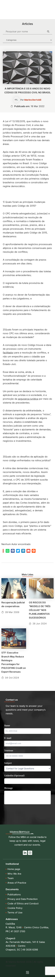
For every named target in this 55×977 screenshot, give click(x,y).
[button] (7, 551)
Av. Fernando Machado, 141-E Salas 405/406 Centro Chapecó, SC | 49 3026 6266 (25, 946)
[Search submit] (49, 31)
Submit (42, 811)
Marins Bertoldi (32, 99)
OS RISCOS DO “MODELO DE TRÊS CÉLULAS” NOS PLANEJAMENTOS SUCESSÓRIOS (39, 610)
